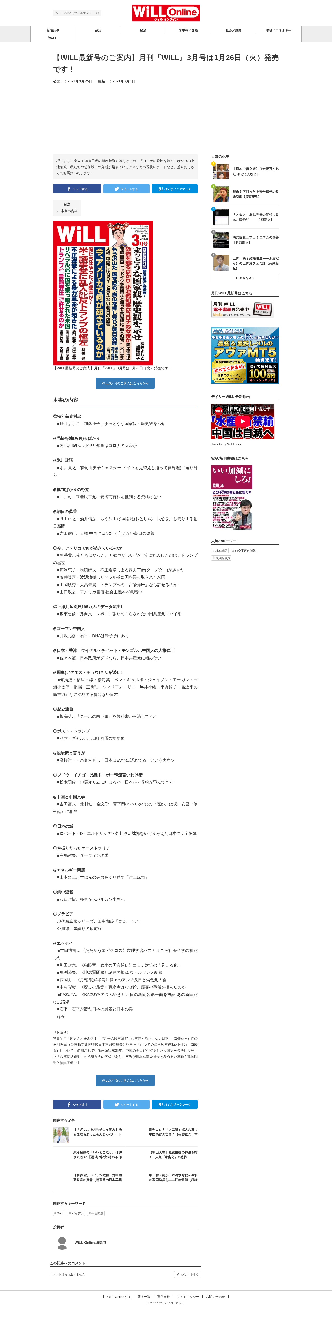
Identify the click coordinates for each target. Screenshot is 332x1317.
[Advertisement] (166, 122)
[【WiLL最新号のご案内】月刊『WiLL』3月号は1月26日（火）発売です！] (103, 293)
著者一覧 (144, 1296)
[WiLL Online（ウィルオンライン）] (166, 12)
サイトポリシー (188, 1296)
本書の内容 (69, 211)
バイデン (78, 1213)
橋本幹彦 (221, 550)
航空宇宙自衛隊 (245, 550)
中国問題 (97, 1213)
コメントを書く (189, 1274)
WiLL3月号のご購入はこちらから (125, 383)
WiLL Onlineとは (119, 1296)
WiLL (60, 1213)
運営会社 (163, 1296)
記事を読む (89, 1135)
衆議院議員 (222, 558)
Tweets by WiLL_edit (226, 444)
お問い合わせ (215, 1296)
